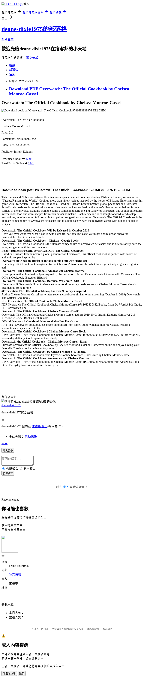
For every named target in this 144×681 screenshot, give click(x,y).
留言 (44, 426)
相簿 (12, 65)
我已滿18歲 (9, 673)
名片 (12, 74)
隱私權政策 (93, 629)
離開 (21, 673)
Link (29, 158)
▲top (5, 443)
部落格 (13, 69)
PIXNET (44, 629)
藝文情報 (32, 57)
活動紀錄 (31, 436)
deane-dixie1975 (11, 405)
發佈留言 (8, 473)
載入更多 (8, 450)
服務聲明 (107, 629)
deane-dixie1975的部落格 (34, 29)
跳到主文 (8, 39)
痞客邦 (36, 426)
